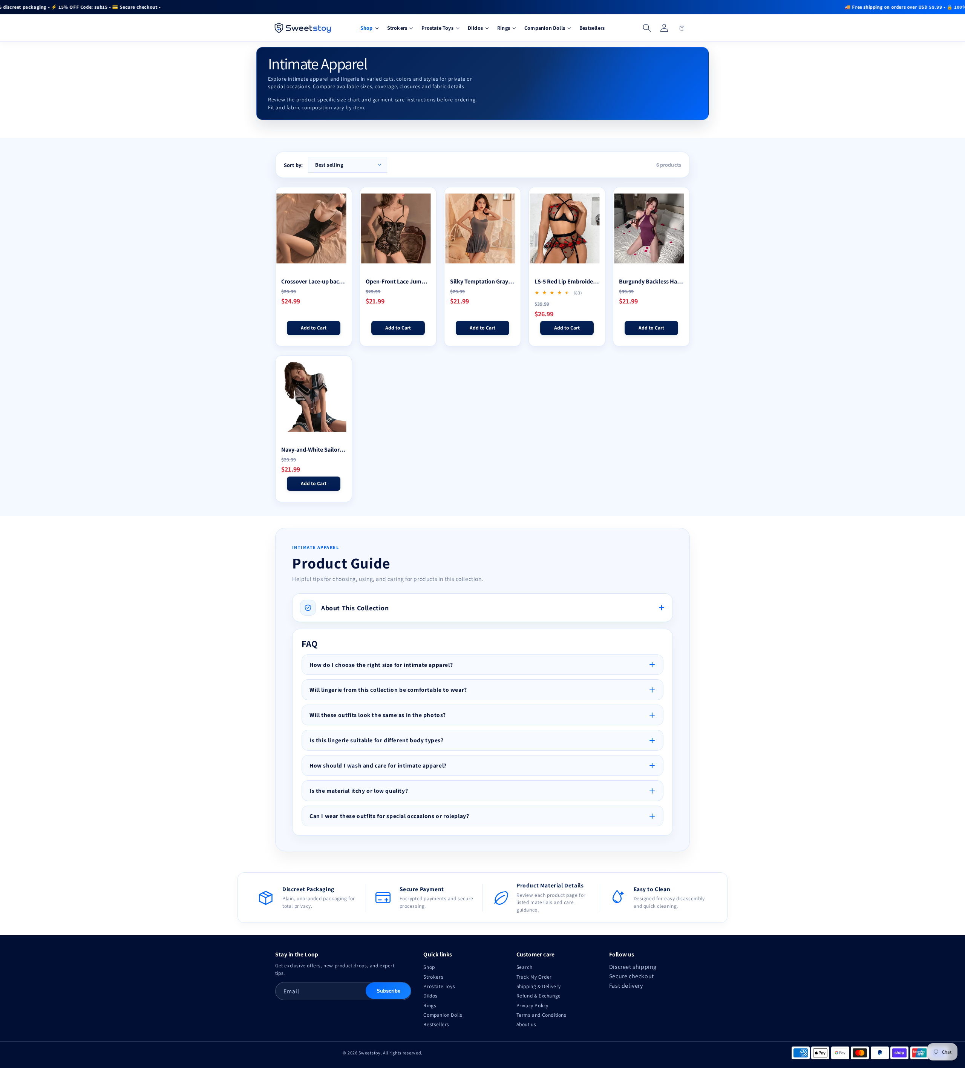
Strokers (433, 976)
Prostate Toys (439, 986)
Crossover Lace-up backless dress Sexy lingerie (313, 281)
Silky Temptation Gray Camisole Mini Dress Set (482, 281)
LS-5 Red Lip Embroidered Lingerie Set (567, 281)
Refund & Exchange (538, 995)
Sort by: (293, 165)
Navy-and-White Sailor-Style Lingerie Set (313, 450)
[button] (369, 28)
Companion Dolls (442, 1014)
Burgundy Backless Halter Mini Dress (651, 281)
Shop (429, 967)
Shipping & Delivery (538, 986)
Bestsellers (436, 1024)
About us (526, 1024)
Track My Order (534, 976)
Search (524, 967)
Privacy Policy (532, 1005)
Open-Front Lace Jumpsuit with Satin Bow (398, 281)
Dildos (430, 995)
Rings (429, 1005)
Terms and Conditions (541, 1014)
